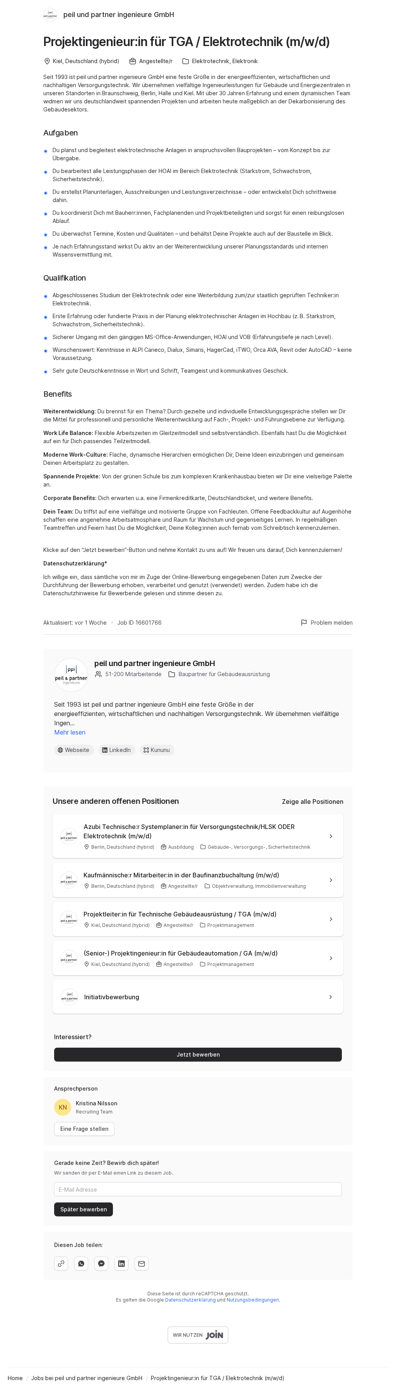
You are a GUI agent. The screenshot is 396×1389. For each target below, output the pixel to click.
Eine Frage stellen (84, 1128)
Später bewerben (83, 1209)
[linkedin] (121, 1264)
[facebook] (101, 1264)
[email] (141, 1264)
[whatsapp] (81, 1264)
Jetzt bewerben (198, 1054)
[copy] (61, 1264)
